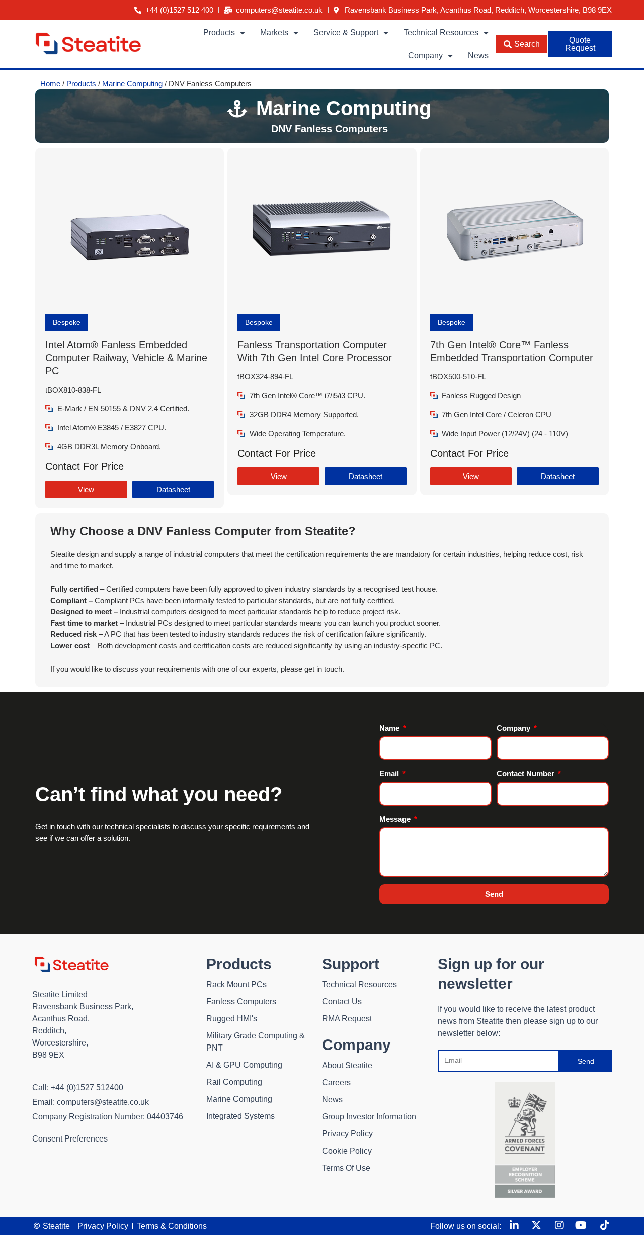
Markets (274, 32)
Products (219, 32)
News (478, 55)
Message (396, 819)
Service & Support (345, 32)
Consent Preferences (70, 1138)
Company (425, 55)
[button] (66, 322)
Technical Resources (441, 32)
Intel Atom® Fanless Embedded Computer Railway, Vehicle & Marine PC (126, 357)
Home (50, 83)
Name (390, 728)
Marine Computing (132, 83)
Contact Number (526, 773)
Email (390, 773)
